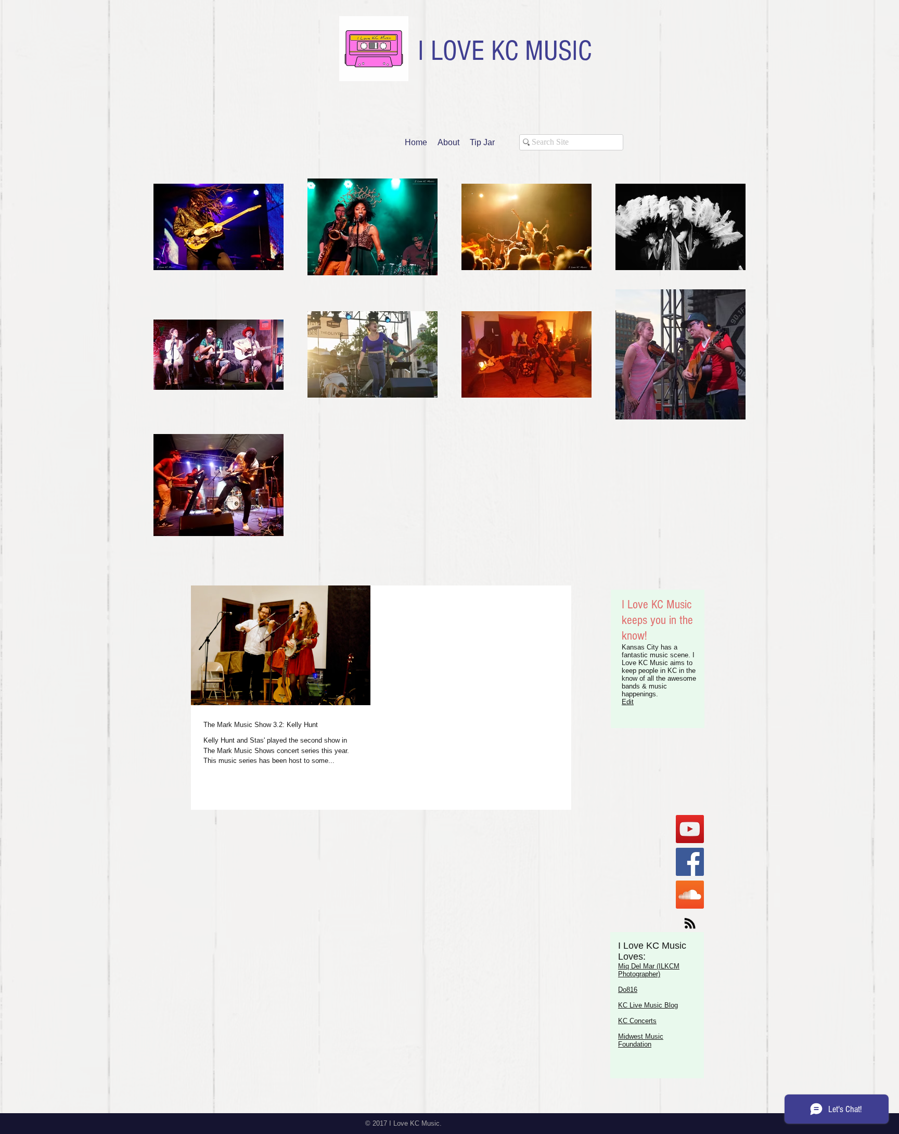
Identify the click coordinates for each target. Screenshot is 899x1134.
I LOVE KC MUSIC (505, 51)
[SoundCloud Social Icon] (690, 895)
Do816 (627, 989)
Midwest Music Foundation (640, 1040)
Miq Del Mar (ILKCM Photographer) (648, 970)
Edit (628, 702)
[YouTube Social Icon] (690, 829)
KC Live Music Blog (648, 1005)
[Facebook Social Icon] (690, 862)
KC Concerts (637, 1021)
